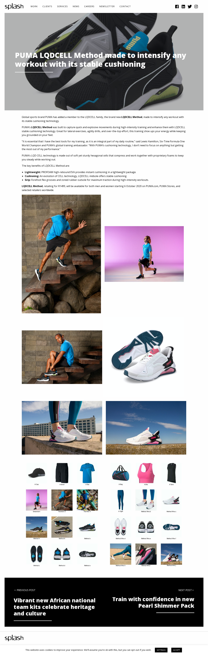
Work (34, 6)
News (76, 6)
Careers (89, 6)
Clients (47, 6)
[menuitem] (34, 6)
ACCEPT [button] (176, 650)
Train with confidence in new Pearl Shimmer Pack (153, 602)
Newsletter (107, 6)
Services (62, 6)
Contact (125, 6)
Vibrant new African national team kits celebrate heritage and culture (54, 607)
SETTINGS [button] (161, 650)
